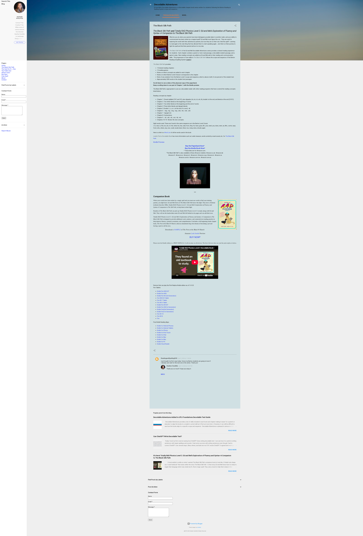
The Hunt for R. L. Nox (9, 69)
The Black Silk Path (171, 15)
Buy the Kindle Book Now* (195, 148)
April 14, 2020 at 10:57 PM (185, 366)
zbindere (199, 527)
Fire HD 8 (160, 316)
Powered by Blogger (196, 523)
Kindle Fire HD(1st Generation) (166, 307)
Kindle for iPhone (162, 330)
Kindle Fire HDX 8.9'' (163, 291)
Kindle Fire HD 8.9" (162, 305)
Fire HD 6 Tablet (162, 302)
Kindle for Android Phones (165, 326)
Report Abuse (6, 131)
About (3, 78)
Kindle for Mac (161, 337)
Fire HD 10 (160, 314)
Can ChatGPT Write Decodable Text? (167, 436)
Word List (167, 132)
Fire (158, 318)
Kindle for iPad (161, 335)
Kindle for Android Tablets (165, 328)
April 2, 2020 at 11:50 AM (184, 358)
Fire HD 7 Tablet (162, 300)
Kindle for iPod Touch (163, 332)
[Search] (239, 5)
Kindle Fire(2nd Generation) (165, 309)
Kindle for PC (161, 342)
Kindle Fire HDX (161, 293)
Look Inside (195, 233)
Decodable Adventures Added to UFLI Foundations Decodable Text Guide (181, 417)
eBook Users (6, 73)
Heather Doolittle (172, 366)
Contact (4, 80)
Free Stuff (5, 76)
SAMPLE (177, 230)
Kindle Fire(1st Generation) (165, 312)
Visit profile (19, 42)
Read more (232, 430)
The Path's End (6, 71)
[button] (235, 25)
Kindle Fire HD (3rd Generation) (166, 296)
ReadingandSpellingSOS (169, 358)
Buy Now (4, 74)
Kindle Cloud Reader (163, 344)
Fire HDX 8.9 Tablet (163, 298)
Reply (163, 374)
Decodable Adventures (165, 4)
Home (158, 15)
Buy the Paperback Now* (194, 146)
